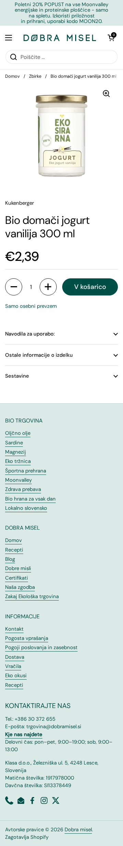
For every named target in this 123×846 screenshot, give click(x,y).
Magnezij (15, 452)
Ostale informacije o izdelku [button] (39, 355)
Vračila (13, 666)
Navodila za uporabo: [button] (30, 333)
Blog (10, 559)
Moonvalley (18, 480)
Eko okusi (16, 675)
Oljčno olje (17, 433)
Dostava (14, 657)
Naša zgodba (20, 587)
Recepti (14, 549)
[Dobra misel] (60, 38)
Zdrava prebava (23, 489)
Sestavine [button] (17, 376)
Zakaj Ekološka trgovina (32, 596)
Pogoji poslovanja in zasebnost (41, 647)
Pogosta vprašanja (26, 638)
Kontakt (14, 629)
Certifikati (16, 577)
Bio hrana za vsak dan (30, 498)
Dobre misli (18, 568)
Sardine (14, 442)
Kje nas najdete (23, 734)
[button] (111, 38)
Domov (12, 76)
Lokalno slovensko (26, 508)
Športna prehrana (25, 470)
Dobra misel (78, 829)
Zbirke (35, 76)
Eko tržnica (18, 461)
